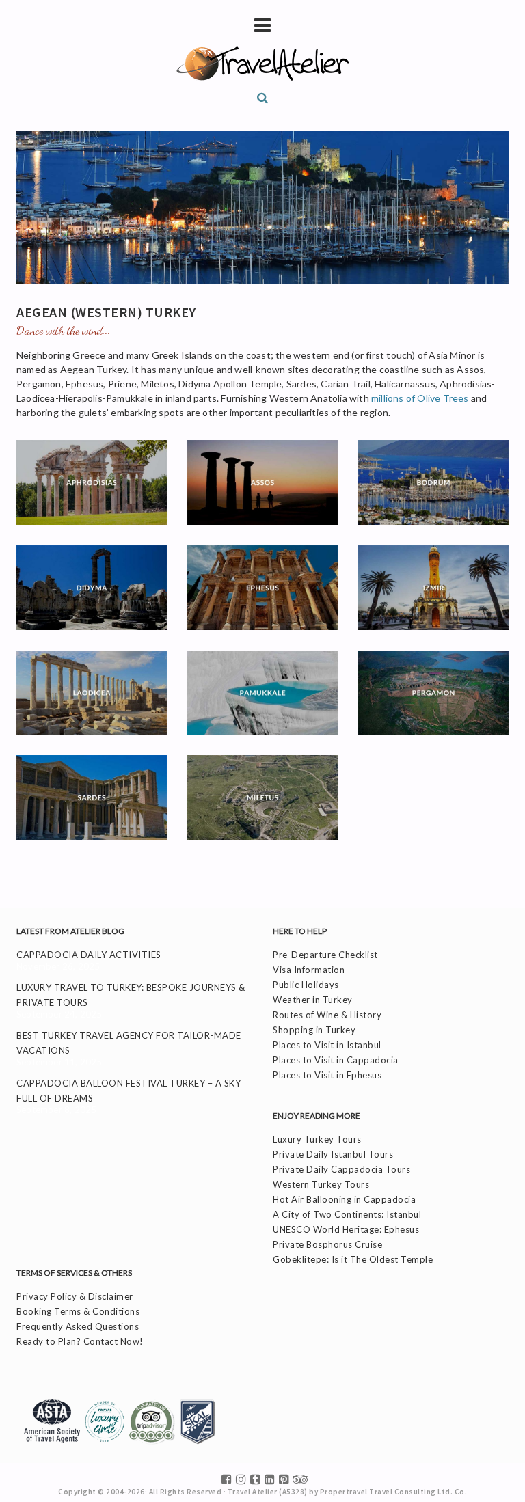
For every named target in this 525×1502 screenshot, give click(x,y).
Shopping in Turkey (314, 1029)
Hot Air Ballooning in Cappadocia (344, 1199)
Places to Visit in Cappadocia (336, 1059)
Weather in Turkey (313, 999)
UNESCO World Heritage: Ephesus (346, 1229)
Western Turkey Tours (321, 1184)
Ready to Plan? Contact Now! (80, 1341)
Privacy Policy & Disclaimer (74, 1296)
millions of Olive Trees (420, 398)
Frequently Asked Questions (77, 1326)
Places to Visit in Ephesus (327, 1074)
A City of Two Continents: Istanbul (347, 1214)
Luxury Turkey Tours (317, 1139)
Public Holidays (306, 984)
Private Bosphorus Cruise (327, 1244)
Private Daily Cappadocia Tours (341, 1169)
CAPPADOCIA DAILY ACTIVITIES (88, 954)
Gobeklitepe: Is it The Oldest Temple (353, 1259)
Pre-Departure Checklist (325, 954)
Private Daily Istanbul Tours (333, 1154)
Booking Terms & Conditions (77, 1311)
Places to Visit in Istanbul (327, 1044)
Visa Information (309, 969)
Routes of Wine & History (327, 1014)
